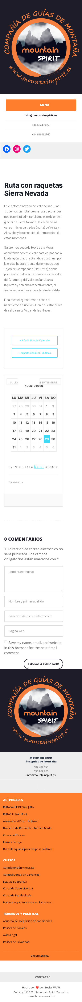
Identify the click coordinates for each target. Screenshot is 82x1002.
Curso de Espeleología (17, 895)
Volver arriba (40, 956)
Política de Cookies (14, 928)
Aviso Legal (10, 935)
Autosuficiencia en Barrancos (21, 875)
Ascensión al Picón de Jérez (20, 821)
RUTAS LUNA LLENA (15, 814)
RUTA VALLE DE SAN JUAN (18, 807)
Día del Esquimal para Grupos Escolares (27, 849)
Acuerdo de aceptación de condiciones (27, 921)
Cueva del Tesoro (14, 835)
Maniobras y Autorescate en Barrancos (27, 902)
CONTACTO (42, 977)
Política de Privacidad (16, 942)
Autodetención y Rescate (18, 868)
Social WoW (52, 987)
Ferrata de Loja (12, 842)
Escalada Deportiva (15, 881)
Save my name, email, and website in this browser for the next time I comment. (33, 647)
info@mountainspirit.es (41, 775)
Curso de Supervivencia (18, 888)
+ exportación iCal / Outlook (34, 352)
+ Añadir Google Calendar (35, 340)
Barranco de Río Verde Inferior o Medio (27, 828)
